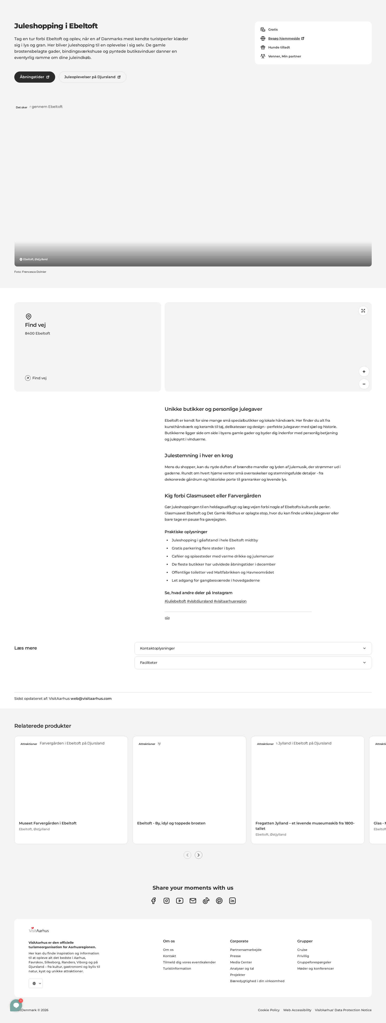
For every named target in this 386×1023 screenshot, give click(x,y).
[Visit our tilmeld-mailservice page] (193, 901)
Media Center (241, 962)
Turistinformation (177, 968)
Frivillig (303, 956)
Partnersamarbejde (246, 950)
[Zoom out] (364, 384)
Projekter (237, 975)
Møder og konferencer (315, 968)
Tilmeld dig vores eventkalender (189, 962)
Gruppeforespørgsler (314, 962)
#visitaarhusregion (230, 601)
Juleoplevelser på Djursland (89, 77)
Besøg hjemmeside (284, 38)
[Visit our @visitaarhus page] (206, 901)
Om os (168, 950)
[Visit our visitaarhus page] (153, 901)
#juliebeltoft (175, 601)
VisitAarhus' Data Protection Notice (343, 1010)
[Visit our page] (166, 901)
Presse (235, 956)
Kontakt (169, 956)
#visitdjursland (200, 601)
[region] (268, 347)
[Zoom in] (364, 371)
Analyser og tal (242, 968)
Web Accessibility (297, 1010)
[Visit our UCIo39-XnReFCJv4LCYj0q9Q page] (180, 901)
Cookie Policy (269, 1010)
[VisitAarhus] (42, 929)
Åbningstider (32, 77)
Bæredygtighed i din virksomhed (257, 981)
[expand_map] (363, 311)
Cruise (302, 950)
